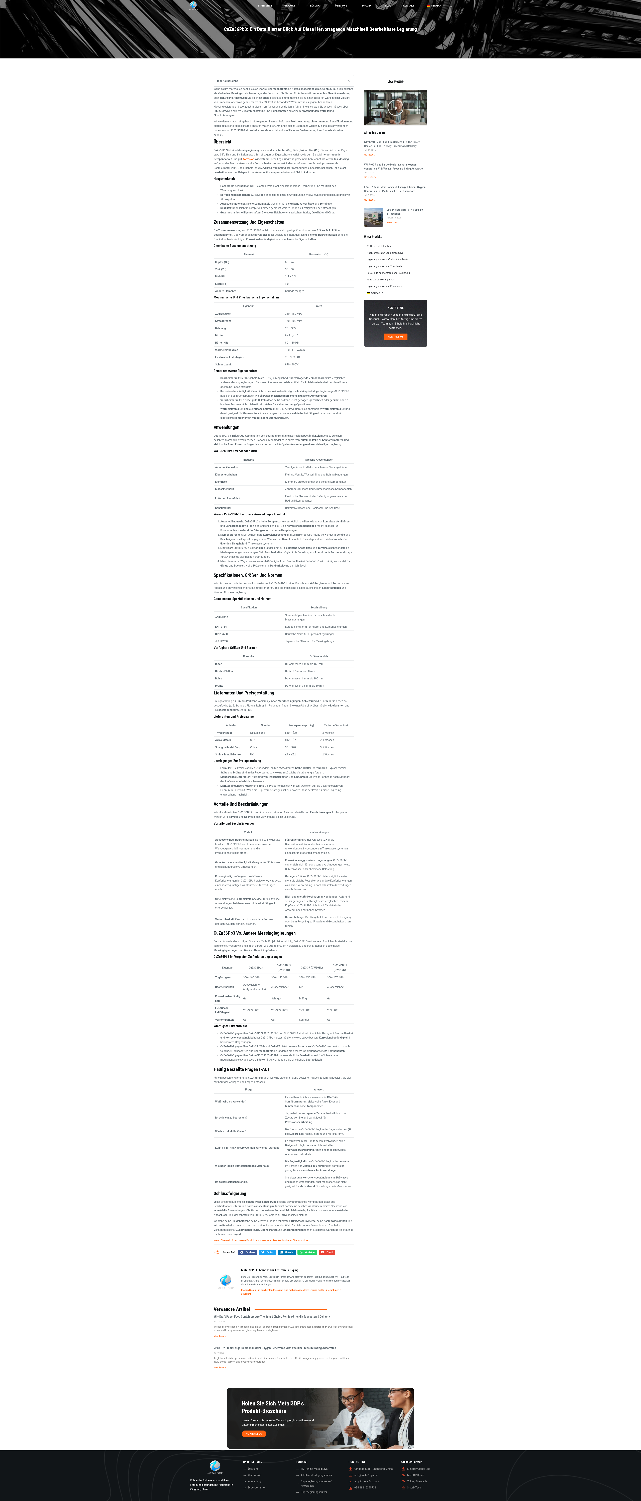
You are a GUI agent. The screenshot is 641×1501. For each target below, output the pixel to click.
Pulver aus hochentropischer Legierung (388, 272)
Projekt (367, 5)
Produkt (289, 5)
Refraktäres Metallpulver (380, 279)
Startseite (265, 5)
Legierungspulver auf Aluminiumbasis (387, 259)
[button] (349, 81)
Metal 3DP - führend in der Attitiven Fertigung (269, 1270)
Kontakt (408, 5)
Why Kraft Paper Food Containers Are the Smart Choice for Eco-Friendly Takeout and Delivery (272, 1316)
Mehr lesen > (220, 1336)
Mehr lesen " (370, 155)
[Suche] (451, 6)
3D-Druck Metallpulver (379, 246)
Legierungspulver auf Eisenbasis (384, 286)
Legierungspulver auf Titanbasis (384, 266)
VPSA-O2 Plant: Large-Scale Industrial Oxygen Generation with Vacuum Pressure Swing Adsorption (275, 1348)
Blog (388, 5)
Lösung (315, 5)
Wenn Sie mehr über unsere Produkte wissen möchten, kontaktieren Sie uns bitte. (261, 1240)
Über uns (341, 5)
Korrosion (248, 159)
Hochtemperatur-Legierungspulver (385, 252)
